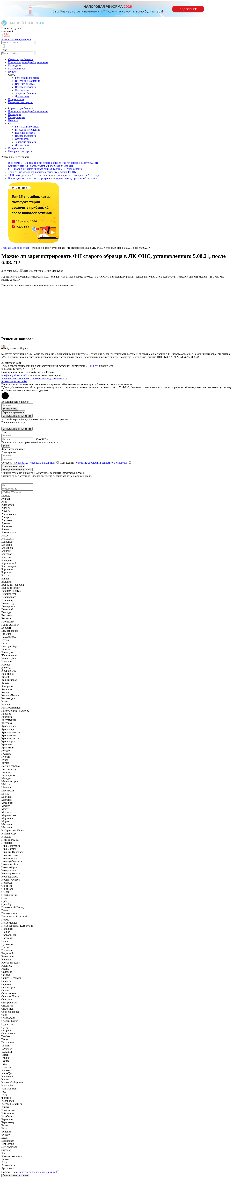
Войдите (93, 365)
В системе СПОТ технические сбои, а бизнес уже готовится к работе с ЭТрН (53, 162)
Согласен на (28, 462)
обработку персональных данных (35, 462)
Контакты (7, 381)
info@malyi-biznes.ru (13, 375)
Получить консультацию (15, 1175)
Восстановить (10, 408)
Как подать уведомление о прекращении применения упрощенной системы (52, 178)
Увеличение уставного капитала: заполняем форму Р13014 (42, 172)
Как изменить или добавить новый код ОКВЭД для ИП (40, 165)
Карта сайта (20, 381)
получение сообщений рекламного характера (101, 462)
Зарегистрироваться (13, 412)
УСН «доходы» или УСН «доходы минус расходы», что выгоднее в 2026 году (53, 175)
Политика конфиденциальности (48, 378)
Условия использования (15, 378)
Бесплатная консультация (16, 39)
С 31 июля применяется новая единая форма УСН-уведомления (45, 168)
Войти (6, 445)
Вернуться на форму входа (17, 416)
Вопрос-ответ (21, 247)
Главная (6, 247)
